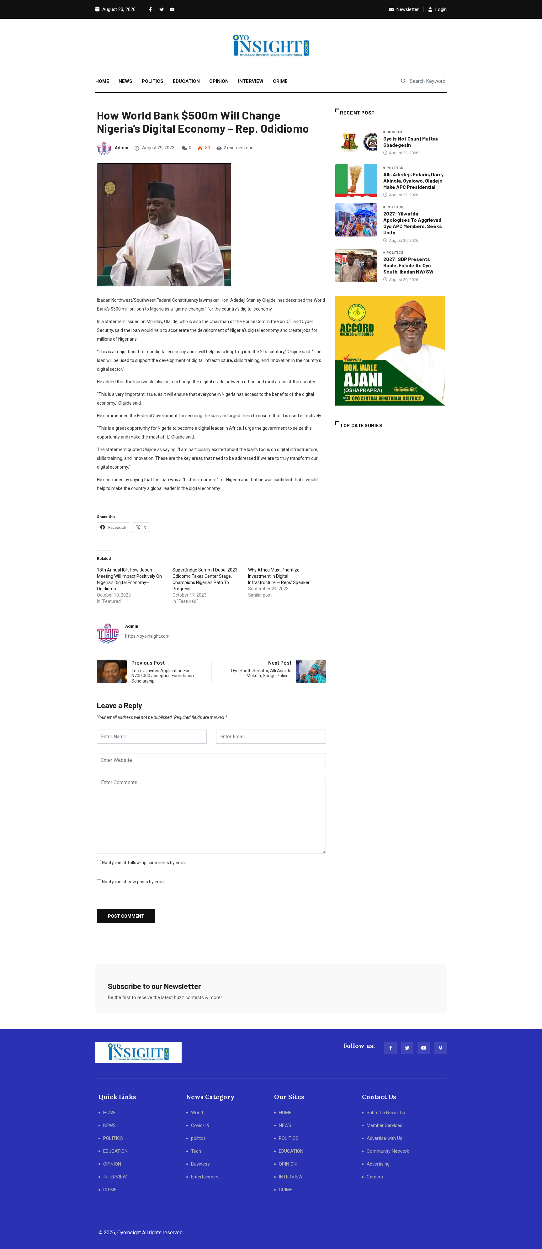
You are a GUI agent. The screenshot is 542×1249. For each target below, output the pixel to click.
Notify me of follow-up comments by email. (145, 862)
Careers (375, 1177)
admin (121, 147)
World (197, 1112)
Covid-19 (200, 1125)
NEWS (125, 81)
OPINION (219, 81)
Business (200, 1164)
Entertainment (205, 1177)
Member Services (384, 1125)
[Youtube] (170, 9)
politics (395, 168)
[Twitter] (160, 9)
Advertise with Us (384, 1138)
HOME (102, 81)
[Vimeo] (440, 1048)
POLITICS (152, 81)
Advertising (378, 1164)
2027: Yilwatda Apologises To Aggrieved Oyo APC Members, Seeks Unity (412, 222)
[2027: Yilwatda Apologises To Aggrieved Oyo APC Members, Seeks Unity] (356, 220)
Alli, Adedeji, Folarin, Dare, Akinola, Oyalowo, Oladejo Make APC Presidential (413, 180)
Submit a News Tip (386, 1112)
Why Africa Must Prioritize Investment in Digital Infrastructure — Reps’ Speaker (279, 576)
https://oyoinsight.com (147, 636)
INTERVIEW (250, 81)
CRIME (280, 81)
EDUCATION (186, 81)
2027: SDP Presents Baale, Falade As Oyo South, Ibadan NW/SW (408, 265)
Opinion (394, 132)
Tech (196, 1151)
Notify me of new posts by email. (134, 881)
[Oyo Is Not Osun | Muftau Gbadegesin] (356, 142)
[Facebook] (150, 9)
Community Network (388, 1151)
